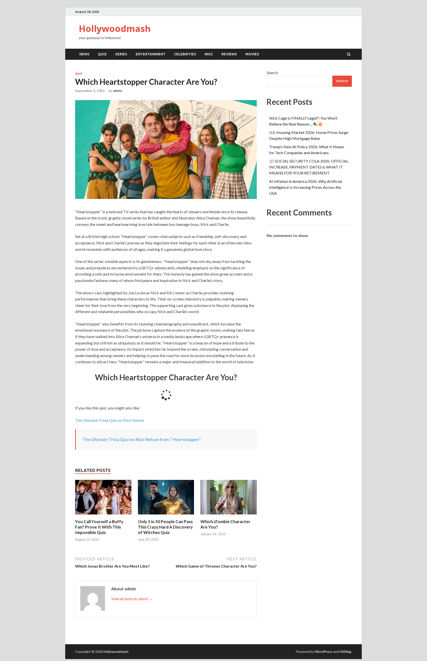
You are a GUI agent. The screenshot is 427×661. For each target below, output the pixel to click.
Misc (209, 54)
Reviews (229, 54)
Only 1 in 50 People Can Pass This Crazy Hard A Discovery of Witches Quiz (165, 527)
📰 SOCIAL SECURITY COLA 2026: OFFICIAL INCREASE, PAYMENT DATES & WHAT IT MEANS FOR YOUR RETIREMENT (308, 167)
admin (117, 91)
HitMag (345, 651)
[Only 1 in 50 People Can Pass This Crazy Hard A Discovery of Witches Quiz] (166, 515)
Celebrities (185, 54)
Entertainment (151, 54)
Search (272, 72)
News (84, 54)
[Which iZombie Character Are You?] (228, 515)
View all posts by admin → (132, 598)
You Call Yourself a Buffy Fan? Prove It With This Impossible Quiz (99, 527)
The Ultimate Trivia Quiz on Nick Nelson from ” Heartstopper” (142, 439)
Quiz (102, 54)
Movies (252, 54)
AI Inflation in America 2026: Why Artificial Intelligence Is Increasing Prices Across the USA (305, 187)
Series (121, 54)
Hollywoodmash (115, 28)
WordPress (324, 651)
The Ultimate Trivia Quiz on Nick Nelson (110, 420)
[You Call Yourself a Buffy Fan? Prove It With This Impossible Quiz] (103, 515)
